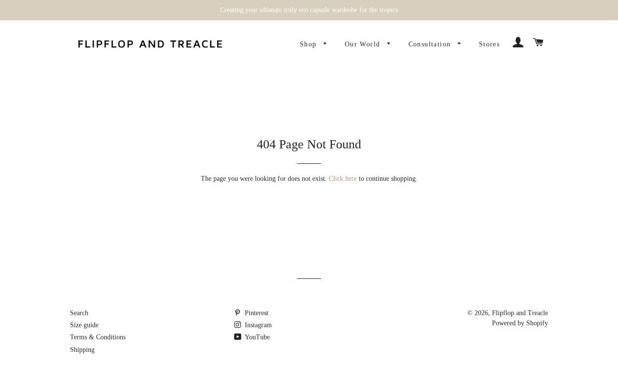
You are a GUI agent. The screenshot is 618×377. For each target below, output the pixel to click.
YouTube (256, 337)
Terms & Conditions (98, 337)
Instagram (257, 325)
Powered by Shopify (520, 323)
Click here (343, 178)
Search (79, 313)
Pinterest (255, 313)
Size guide (84, 325)
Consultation (430, 44)
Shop (309, 44)
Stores (489, 44)
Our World (364, 44)
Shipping (82, 349)
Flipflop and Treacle (520, 313)
